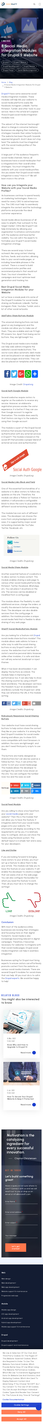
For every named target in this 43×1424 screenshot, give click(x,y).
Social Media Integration (27, 70)
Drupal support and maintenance (14, 1345)
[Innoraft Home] (9, 4)
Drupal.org (28, 384)
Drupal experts (12, 978)
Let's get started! (16, 1247)
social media (12, 814)
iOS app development (10, 1314)
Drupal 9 (6, 62)
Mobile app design (8, 1310)
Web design (6, 1279)
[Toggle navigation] (40, 4)
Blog (11, 82)
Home (3, 82)
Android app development (12, 1318)
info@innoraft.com (22, 1194)
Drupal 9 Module (19, 62)
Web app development (10, 1287)
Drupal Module (29, 66)
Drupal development (9, 1341)
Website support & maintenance (14, 1291)
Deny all (21, 1412)
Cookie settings (21, 1405)
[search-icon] (34, 4)
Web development (8, 1283)
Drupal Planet (8, 70)
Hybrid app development (11, 1323)
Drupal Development (11, 66)
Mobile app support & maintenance (15, 1327)
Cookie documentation (13, 1399)
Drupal (37, 635)
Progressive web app (9, 1296)
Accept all (21, 1419)
